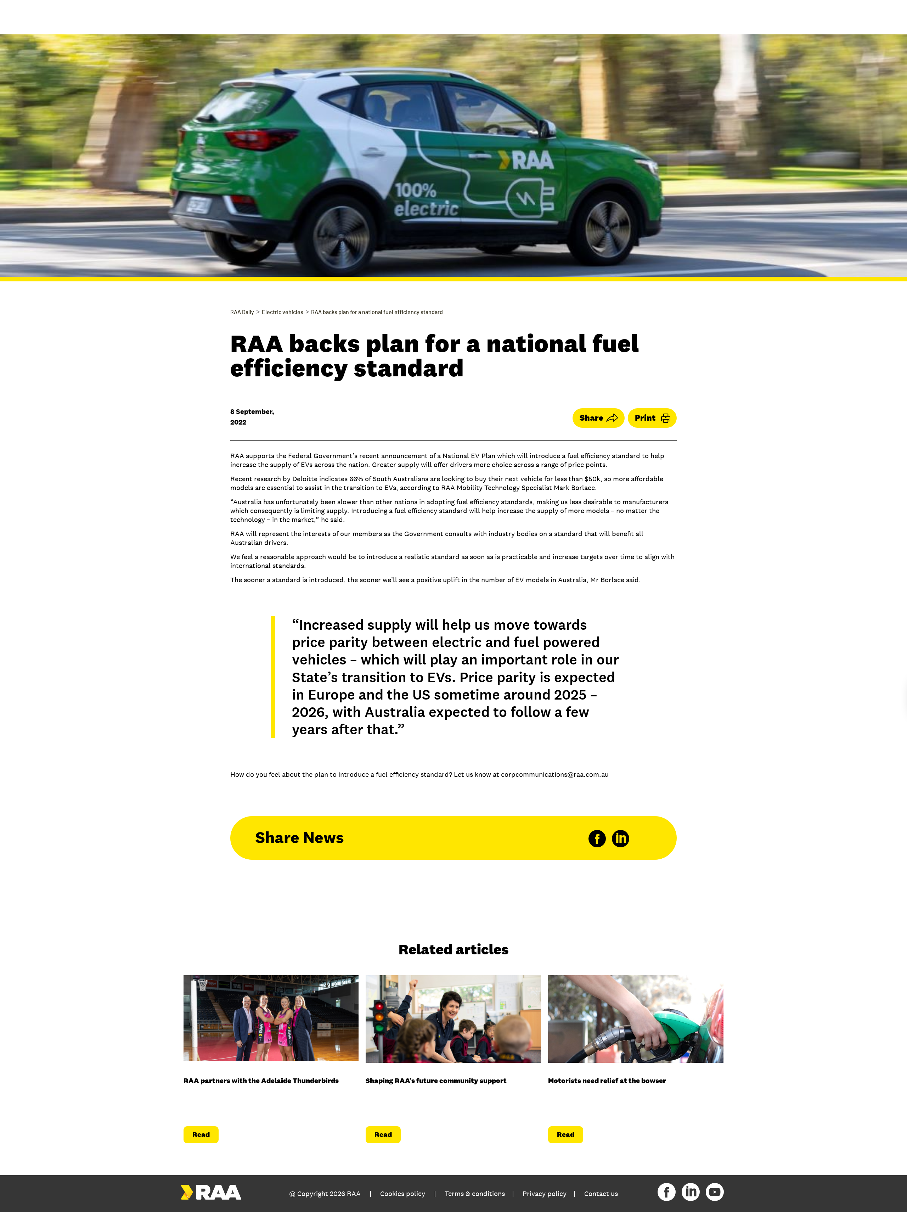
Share (591, 417)
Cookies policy (402, 1193)
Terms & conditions (475, 1193)
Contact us (601, 1193)
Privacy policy (545, 1193)
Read (201, 1134)
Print (645, 417)
